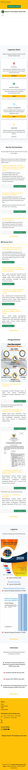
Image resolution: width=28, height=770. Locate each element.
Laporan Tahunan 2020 (14, 577)
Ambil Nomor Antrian (14, 6)
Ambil (14, 96)
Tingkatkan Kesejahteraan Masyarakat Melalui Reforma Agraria (11, 311)
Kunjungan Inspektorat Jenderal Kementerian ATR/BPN (12, 194)
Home (2, 704)
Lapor (14, 116)
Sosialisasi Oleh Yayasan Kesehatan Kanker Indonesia (13, 219)
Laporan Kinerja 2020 (15, 584)
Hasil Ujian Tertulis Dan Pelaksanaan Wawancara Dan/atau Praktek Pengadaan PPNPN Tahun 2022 (14, 664)
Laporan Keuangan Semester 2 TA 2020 (15, 590)
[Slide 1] (11, 43)
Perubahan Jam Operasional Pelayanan (11, 385)
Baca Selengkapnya (19, 186)
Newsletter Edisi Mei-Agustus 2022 (14, 672)
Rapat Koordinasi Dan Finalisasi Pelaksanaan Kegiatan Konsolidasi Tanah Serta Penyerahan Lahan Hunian (13, 167)
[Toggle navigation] (3, 15)
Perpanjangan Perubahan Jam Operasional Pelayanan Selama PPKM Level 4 (12, 471)
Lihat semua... (14, 236)
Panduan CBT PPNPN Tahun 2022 (14, 679)
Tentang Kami (4, 706)
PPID (2, 707)
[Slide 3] (17, 43)
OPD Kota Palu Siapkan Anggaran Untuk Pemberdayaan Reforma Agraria (13, 291)
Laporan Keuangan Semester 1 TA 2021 (15, 632)
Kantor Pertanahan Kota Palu (15, 12)
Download (14, 75)
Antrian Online (4, 709)
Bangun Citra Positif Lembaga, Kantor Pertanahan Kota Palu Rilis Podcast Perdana (13, 269)
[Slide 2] (14, 43)
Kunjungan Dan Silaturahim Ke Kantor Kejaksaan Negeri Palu (12, 248)
